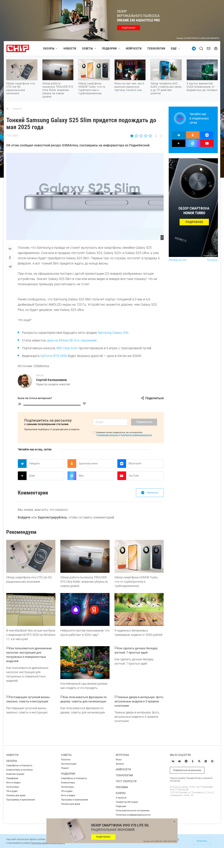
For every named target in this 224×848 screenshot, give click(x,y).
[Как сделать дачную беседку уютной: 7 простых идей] (139, 650)
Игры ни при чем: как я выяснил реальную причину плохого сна (129, 87)
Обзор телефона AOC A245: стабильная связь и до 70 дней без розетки (166, 88)
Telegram (34, 463)
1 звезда (132, 136)
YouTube (134, 475)
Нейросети (134, 48)
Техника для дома (15, 795)
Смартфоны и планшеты (19, 765)
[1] (19, 403)
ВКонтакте (135, 463)
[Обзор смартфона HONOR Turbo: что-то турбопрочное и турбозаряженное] (139, 556)
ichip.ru (121, 793)
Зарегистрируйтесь (52, 517)
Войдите (24, 517)
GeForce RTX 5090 (53, 356)
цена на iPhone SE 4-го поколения (72, 340)
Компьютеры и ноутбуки (19, 769)
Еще (174, 48)
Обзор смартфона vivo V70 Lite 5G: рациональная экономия (20, 88)
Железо (120, 763)
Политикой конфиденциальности (136, 435)
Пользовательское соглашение (132, 810)
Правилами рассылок (108, 435)
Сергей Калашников (51, 380)
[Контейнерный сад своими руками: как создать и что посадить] (85, 662)
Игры (119, 759)
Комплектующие (15, 774)
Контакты (212, 260)
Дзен (32, 475)
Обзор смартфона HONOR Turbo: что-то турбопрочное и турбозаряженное (91, 88)
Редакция (121, 806)
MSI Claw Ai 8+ (67, 348)
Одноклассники (88, 463)
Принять (202, 841)
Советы (87, 48)
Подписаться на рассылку (187, 770)
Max (81, 475)
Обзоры (48, 48)
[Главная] (7, 108)
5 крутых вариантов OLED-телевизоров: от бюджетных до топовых (202, 87)
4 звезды (145, 136)
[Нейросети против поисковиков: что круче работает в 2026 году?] (85, 609)
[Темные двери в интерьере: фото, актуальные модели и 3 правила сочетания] (139, 701)
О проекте (121, 797)
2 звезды (136, 136)
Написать (153, 492)
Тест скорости (126, 781)
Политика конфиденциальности (133, 814)
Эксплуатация (68, 763)
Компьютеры (68, 782)
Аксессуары (12, 786)
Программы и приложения (20, 799)
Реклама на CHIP (178, 260)
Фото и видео (13, 782)
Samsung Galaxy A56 (113, 333)
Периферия (12, 778)
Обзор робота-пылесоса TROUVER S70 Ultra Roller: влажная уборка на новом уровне (57, 90)
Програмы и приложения (74, 799)
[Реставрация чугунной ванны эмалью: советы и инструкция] (30, 699)
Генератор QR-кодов (127, 802)
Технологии (156, 48)
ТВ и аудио (12, 791)
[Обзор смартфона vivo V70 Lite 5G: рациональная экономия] (30, 556)
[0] (84, 403)
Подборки (109, 48)
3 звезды (141, 136)
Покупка (65, 759)
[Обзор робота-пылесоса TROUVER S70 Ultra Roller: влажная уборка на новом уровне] (85, 556)
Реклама (122, 787)
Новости (69, 48)
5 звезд (150, 136)
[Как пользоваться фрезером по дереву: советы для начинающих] (85, 699)
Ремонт (65, 768)
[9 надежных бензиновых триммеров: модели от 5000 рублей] (139, 609)
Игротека (122, 755)
